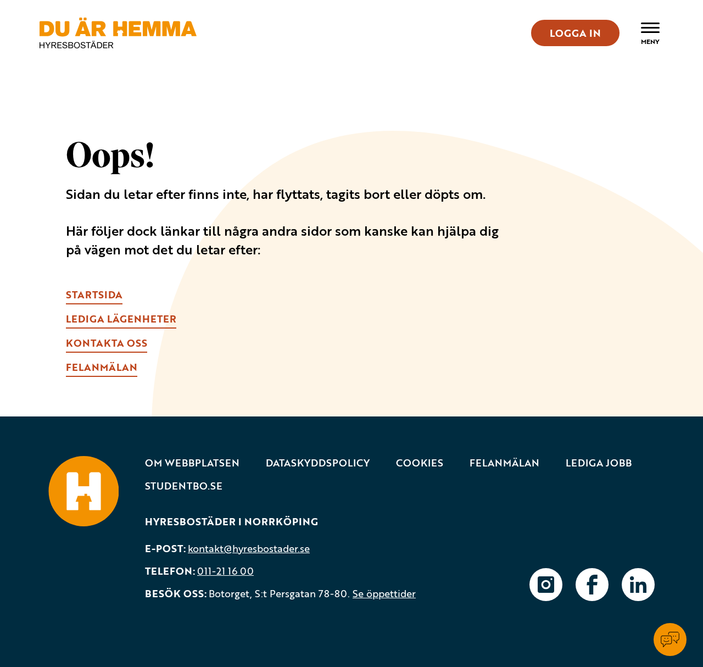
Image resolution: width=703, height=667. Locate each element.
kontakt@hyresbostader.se (249, 548)
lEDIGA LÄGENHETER (121, 319)
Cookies (419, 463)
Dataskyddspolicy (318, 463)
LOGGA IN (575, 33)
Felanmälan (504, 463)
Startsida (94, 294)
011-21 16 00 (225, 571)
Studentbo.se (183, 486)
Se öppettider (384, 593)
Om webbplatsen (192, 463)
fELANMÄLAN (101, 367)
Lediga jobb (599, 463)
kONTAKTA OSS (106, 343)
